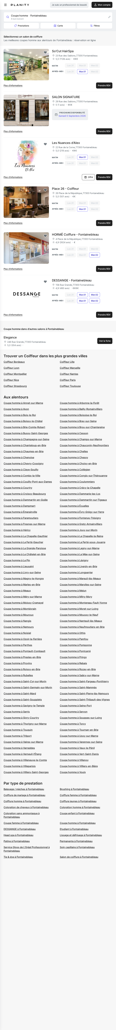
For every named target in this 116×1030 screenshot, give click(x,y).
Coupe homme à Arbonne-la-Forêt (79, 402)
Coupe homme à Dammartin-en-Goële (26, 499)
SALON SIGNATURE (66, 97)
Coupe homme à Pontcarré (75, 651)
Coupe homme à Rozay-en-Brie (78, 669)
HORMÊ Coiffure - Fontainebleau (75, 234)
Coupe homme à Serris (17, 711)
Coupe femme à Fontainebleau (21, 823)
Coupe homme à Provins (18, 663)
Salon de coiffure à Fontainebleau (79, 856)
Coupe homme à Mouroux (19, 614)
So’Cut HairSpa (63, 51)
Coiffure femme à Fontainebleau (78, 795)
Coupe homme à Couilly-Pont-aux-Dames (28, 481)
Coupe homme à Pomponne (76, 645)
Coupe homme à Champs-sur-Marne (81, 439)
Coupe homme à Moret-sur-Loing (79, 608)
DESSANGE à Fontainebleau (20, 829)
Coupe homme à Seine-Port (76, 705)
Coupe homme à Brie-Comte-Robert (24, 427)
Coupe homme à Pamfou (74, 639)
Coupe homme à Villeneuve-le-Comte (25, 760)
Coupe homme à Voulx (73, 772)
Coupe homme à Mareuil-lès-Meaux (80, 578)
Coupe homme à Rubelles (18, 675)
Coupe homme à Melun (73, 590)
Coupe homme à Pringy (73, 657)
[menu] (5, 5)
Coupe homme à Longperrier (76, 572)
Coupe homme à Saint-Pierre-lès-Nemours (84, 693)
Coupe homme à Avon (16, 409)
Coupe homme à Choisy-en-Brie (78, 463)
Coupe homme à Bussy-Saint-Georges (26, 433)
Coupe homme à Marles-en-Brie (22, 584)
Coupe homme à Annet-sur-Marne (23, 402)
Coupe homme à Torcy (73, 723)
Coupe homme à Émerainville (20, 511)
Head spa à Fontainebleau (18, 835)
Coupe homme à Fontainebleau (78, 823)
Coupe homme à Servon (73, 711)
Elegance (10, 337)
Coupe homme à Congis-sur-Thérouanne (83, 475)
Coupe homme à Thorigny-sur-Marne (25, 723)
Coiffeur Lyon (11, 367)
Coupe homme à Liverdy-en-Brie (78, 566)
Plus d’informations (13, 85)
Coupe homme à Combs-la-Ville (22, 475)
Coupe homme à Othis (72, 632)
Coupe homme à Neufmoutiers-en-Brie (82, 626)
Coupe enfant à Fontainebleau (77, 813)
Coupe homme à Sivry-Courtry (21, 717)
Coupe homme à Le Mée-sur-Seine (80, 554)
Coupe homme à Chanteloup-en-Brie (25, 445)
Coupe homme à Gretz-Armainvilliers (81, 524)
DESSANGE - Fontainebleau (72, 280)
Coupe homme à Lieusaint (19, 566)
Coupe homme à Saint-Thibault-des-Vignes (85, 699)
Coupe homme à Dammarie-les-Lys (80, 493)
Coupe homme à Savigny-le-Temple (24, 705)
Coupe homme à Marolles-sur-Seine (80, 584)
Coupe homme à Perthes (18, 645)
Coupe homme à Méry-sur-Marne (23, 596)
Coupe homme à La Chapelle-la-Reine (81, 536)
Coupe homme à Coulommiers (77, 481)
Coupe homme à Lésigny (74, 560)
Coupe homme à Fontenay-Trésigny (80, 517)
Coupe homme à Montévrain (20, 608)
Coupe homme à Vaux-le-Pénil (77, 747)
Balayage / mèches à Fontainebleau (24, 789)
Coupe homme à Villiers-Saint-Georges (26, 772)
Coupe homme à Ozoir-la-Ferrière (23, 639)
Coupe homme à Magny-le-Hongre (24, 578)
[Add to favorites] (45, 52)
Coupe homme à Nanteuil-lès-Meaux (81, 620)
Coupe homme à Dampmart (19, 505)
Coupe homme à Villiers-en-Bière (79, 766)
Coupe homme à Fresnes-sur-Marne (24, 524)
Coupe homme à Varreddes (19, 747)
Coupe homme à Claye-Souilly (21, 469)
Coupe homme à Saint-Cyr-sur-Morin (25, 681)
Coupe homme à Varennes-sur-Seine (81, 741)
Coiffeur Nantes (69, 373)
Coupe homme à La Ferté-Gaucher (23, 542)
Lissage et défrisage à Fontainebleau (81, 835)
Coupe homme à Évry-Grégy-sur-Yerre (82, 511)
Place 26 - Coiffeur (65, 189)
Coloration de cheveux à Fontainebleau (26, 807)
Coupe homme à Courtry (18, 487)
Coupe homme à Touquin (18, 729)
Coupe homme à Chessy (74, 457)
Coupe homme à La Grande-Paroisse (25, 548)
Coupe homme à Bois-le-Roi (20, 415)
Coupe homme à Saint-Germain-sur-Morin (28, 687)
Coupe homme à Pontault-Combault (24, 651)
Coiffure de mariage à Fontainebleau (24, 795)
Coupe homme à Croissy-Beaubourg (25, 493)
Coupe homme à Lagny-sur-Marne (79, 548)
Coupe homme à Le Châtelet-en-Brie (25, 554)
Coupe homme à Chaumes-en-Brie (24, 451)
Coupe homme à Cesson (74, 433)
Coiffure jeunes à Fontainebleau (78, 801)
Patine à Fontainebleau (17, 841)
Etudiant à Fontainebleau (74, 829)
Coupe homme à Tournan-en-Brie (79, 729)
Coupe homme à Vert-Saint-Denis (79, 754)
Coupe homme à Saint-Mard (20, 693)
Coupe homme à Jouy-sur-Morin (78, 530)
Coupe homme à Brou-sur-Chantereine (82, 427)
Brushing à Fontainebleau (74, 789)
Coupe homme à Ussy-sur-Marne (79, 735)
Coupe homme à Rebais (73, 663)
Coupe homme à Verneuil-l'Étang (22, 754)
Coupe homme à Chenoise (19, 457)
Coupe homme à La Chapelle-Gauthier (26, 536)
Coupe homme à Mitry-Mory (76, 596)
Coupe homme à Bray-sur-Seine (78, 421)
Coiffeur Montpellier (15, 373)
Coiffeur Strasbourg (15, 386)
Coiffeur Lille (67, 361)
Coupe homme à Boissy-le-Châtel (23, 421)
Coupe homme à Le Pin (17, 560)
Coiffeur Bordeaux (14, 361)
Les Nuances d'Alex (66, 143)
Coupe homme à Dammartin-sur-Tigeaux (83, 499)
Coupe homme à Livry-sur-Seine (22, 572)
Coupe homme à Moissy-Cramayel (23, 602)
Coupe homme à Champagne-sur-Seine (26, 439)
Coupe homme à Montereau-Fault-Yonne (83, 602)
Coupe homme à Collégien (75, 469)
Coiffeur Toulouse (70, 386)
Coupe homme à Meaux (17, 590)
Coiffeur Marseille (70, 367)
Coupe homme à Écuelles (74, 505)
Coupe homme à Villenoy (74, 760)
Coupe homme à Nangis (17, 620)
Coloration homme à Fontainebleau (80, 807)
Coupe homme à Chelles (74, 451)
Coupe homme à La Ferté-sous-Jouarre (82, 542)
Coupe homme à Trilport (18, 735)
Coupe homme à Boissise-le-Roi (78, 415)
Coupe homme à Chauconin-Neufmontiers (84, 445)
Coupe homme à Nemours (19, 626)
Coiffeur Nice (11, 379)
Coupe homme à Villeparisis (20, 766)
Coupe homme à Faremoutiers (21, 517)
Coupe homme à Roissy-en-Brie (22, 669)
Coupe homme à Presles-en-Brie (22, 657)
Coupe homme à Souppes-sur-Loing (81, 717)
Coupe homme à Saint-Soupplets (23, 699)
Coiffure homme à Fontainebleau (22, 801)
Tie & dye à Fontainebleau (18, 856)
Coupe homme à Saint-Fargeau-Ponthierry (84, 681)
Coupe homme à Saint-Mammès (78, 687)
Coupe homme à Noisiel (17, 632)
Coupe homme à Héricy (17, 530)
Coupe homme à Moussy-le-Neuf (79, 614)
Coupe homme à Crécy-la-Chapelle (80, 487)
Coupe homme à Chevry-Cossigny (24, 463)
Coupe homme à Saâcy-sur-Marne (79, 675)
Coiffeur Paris (68, 379)
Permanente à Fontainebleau (76, 841)
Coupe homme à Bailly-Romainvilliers (81, 409)
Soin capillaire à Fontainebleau (77, 847)
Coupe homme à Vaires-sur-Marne (23, 741)
